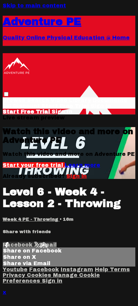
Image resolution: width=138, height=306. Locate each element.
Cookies (40, 275)
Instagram (77, 269)
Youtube (15, 269)
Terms (120, 269)
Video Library (71, 100)
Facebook (18, 244)
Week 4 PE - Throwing (31, 219)
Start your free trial (34, 165)
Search (39, 100)
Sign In (62, 111)
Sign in (100, 106)
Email (48, 244)
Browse (15, 100)
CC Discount (21, 106)
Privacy (15, 275)
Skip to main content (34, 5)
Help (102, 269)
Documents (110, 100)
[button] (6, 94)
